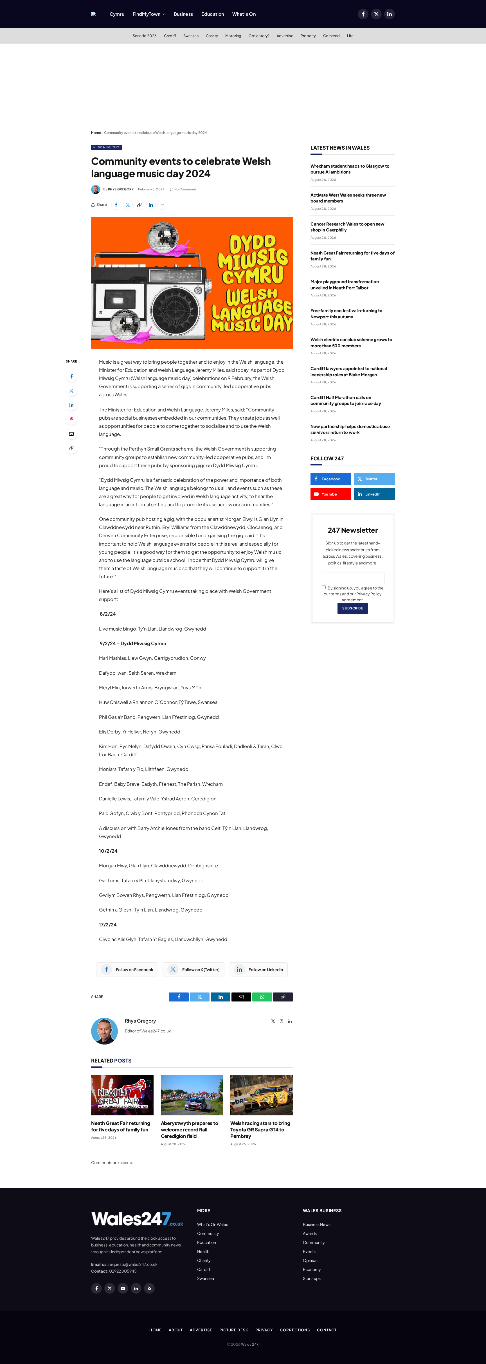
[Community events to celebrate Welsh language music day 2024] (192, 283)
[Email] (71, 433)
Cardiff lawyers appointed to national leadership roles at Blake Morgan (348, 371)
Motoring (233, 35)
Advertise (285, 35)
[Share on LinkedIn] (151, 205)
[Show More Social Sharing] (162, 205)
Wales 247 (249, 1344)
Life (350, 35)
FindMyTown (147, 14)
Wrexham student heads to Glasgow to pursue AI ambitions (350, 168)
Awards (310, 1233)
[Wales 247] (93, 14)
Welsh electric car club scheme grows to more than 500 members (351, 342)
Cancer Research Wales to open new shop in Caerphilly (347, 226)
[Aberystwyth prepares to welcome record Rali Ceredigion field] (192, 1095)
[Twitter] (71, 390)
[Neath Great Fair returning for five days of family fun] (122, 1095)
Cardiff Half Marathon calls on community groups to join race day (345, 400)
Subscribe (352, 608)
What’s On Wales (212, 1224)
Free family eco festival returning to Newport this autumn (346, 313)
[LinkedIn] (71, 405)
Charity (212, 35)
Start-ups (312, 1278)
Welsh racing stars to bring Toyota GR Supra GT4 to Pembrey (260, 1129)
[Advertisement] (243, 85)
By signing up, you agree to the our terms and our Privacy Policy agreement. (354, 593)
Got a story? (259, 35)
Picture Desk (233, 1330)
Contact (326, 1330)
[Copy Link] (139, 205)
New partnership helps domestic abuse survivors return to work (350, 429)
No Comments (185, 189)
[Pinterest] (71, 419)
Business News (316, 1224)
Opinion (310, 1260)
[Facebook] (71, 376)
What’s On (243, 14)
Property (308, 35)
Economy (312, 1269)
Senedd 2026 (145, 35)
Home (96, 132)
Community (208, 1233)
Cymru (117, 14)
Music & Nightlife (106, 147)
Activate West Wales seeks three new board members (348, 197)
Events (309, 1251)
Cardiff (170, 35)
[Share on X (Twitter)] (128, 205)
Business (183, 14)
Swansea (191, 35)
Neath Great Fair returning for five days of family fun (120, 1126)
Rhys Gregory (121, 189)
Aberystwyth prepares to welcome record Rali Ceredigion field (189, 1129)
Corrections (295, 1330)
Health (203, 1251)
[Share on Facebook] (116, 205)
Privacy (264, 1330)
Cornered (331, 35)
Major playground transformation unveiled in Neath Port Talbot (344, 284)
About (176, 1330)
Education (212, 14)
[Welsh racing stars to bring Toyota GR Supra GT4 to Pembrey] (261, 1095)
